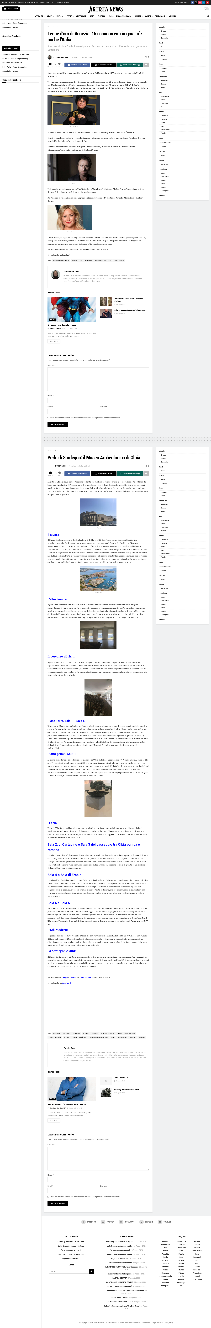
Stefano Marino (55, 329)
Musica (60, 16)
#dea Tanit (94, 1034)
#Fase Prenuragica (55, 1037)
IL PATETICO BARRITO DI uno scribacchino (121, 1267)
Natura (163, 155)
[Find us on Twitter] (196, 2)
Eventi (69, 16)
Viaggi (163, 72)
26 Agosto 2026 (120, 304)
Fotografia (164, 103)
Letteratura (164, 116)
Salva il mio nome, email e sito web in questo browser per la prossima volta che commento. (85, 418)
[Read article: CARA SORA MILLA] (106, 1081)
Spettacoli (81, 16)
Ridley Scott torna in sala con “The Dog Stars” (130, 310)
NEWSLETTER (12, 9)
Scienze (138, 16)
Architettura (165, 96)
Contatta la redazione (31, 2)
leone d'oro (89, 261)
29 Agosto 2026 (120, 1093)
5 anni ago (75, 57)
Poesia (163, 133)
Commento (52, 365)
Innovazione (165, 177)
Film (81, 261)
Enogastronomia (123, 16)
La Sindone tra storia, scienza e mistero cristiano (125, 1291)
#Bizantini (66, 1034)
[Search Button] (208, 16)
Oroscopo (60, 2)
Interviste (164, 68)
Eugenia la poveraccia (11, 27)
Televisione (164, 80)
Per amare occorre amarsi (12, 63)
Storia (163, 123)
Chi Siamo (5, 2)
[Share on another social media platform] (146, 65)
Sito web (103, 407)
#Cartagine (76, 1034)
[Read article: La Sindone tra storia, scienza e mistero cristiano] (106, 301)
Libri (162, 126)
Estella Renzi (60, 466)
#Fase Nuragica (129, 1034)
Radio (163, 173)
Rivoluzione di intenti (119, 1297)
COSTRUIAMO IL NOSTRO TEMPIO (119, 1282)
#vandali (133, 1037)
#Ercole (119, 1034)
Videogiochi (165, 191)
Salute (148, 16)
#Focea (66, 1037)
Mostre (163, 107)
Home (49, 27)
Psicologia (164, 164)
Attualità (39, 16)
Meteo (53, 2)
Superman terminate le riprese (61, 325)
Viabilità (66, 2)
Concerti (164, 59)
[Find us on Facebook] (192, 2)
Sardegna (142, 1037)
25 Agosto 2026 (120, 313)
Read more (55, 341)
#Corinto (86, 1034)
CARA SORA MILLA (121, 1078)
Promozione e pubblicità (16, 2)
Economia (164, 38)
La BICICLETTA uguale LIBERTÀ (119, 1286)
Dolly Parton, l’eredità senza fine (14, 23)
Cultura (101, 16)
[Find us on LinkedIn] (203, 2)
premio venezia (119, 261)
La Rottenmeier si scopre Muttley (15, 59)
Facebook (66, 255)
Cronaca (163, 31)
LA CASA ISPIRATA (119, 1278)
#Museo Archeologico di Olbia (98, 1037)
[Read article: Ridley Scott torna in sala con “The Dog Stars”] (106, 313)
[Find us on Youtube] (207, 2)
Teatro (163, 87)
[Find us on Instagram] (200, 2)
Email (50, 406)
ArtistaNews (83, 249)
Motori (163, 180)
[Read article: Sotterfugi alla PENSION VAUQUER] (106, 1092)
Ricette (163, 147)
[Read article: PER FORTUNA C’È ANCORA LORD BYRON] (71, 1089)
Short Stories (165, 130)
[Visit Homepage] (105, 9)
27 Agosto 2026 (68, 329)
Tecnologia (160, 16)
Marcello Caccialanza (58, 1108)
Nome (50, 396)
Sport (49, 16)
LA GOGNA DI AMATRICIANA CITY (120, 1302)
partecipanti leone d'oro (103, 261)
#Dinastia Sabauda (107, 1034)
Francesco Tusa (61, 57)
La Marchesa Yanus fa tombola (120, 1263)
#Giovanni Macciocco (79, 1037)
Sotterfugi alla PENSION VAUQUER (15, 54)
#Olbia (113, 1037)
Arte (92, 16)
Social (163, 184)
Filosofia (164, 119)
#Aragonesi (56, 1034)
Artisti (163, 56)
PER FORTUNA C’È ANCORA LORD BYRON (66, 1104)
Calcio (163, 47)
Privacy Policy (168, 1323)
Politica (163, 34)
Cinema (84, 57)
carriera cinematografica (61, 261)
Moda (111, 16)
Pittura (163, 100)
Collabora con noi (45, 2)
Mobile (163, 187)
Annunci (172, 16)
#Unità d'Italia (122, 1037)
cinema (74, 261)
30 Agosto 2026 (73, 1108)
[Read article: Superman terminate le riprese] (71, 309)
